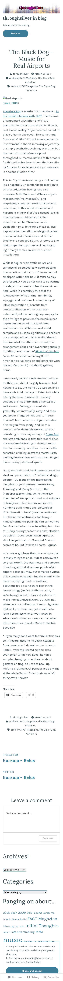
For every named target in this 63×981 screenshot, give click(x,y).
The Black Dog (46, 78)
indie (21, 926)
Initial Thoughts (42, 925)
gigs (15, 926)
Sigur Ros (52, 434)
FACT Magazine (28, 78)
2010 (15, 103)
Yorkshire (30, 82)
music (12, 940)
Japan (6, 932)
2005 (6, 912)
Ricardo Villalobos (47, 351)
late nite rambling (23, 932)
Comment (48, 838)
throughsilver (20, 73)
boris (23, 919)
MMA (39, 932)
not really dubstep (44, 941)
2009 (22, 913)
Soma (6, 103)
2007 (14, 912)
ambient (14, 78)
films (7, 926)
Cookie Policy (33, 962)
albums (37, 912)
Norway (28, 941)
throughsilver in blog (25, 18)
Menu (19, 33)
